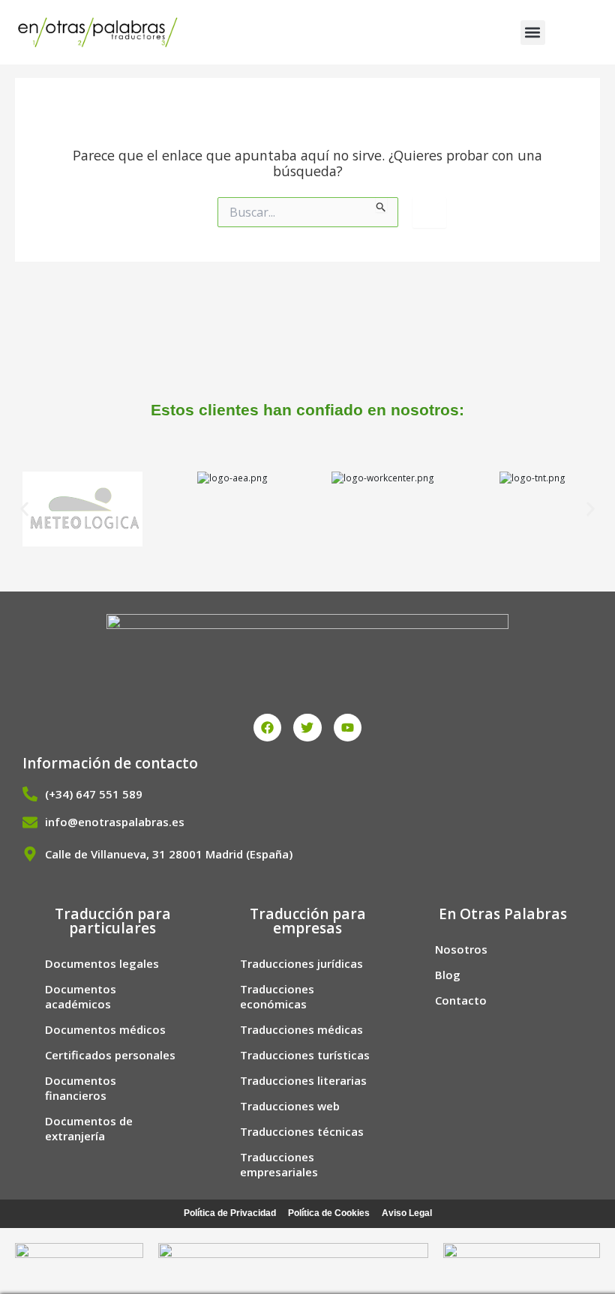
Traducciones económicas (277, 996)
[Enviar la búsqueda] (381, 204)
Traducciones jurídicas (301, 963)
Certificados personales (110, 1054)
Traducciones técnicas (302, 1131)
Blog (447, 974)
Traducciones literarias (303, 1080)
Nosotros (461, 949)
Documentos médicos (105, 1029)
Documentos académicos (80, 996)
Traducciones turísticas (305, 1054)
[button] (532, 32)
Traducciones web (290, 1105)
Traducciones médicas (301, 1029)
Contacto (461, 1000)
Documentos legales (102, 963)
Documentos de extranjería (89, 1128)
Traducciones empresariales (279, 1164)
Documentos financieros (80, 1088)
